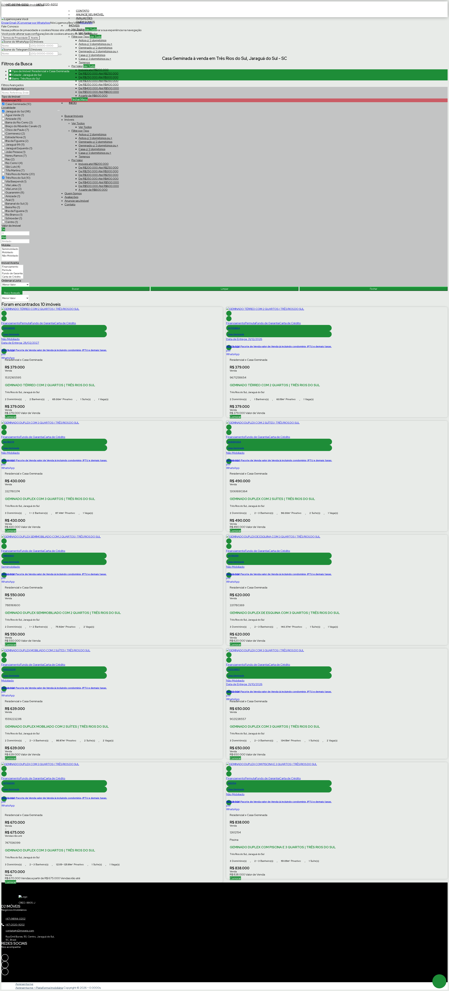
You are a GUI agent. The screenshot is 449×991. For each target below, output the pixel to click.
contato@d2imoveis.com (20, 930)
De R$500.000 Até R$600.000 (99, 92)
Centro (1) (11, 222)
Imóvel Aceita (10, 263)
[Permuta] (12, 270)
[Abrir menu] (59, 109)
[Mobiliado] (10, 252)
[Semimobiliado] (10, 249)
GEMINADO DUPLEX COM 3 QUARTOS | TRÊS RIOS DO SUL (50, 499)
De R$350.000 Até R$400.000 (99, 84)
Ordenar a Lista (11, 280)
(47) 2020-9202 (47, 4)
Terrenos (84, 62)
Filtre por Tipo (80, 36)
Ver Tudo (91, 29)
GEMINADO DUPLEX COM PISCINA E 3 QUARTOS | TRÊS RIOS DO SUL (283, 847)
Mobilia (5, 245)
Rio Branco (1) (13, 214)
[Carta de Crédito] (12, 276)
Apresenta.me (24, 984)
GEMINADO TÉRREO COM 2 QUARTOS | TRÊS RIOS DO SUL (50, 385)
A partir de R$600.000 (93, 95)
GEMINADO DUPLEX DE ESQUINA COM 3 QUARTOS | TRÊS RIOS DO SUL (285, 613)
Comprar (10, 417)
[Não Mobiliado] (10, 255)
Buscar (75, 288)
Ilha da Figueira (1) (16, 211)
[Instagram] (18, 957)
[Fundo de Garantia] (12, 273)
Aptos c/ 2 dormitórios (92, 40)
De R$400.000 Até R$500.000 (99, 88)
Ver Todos (78, 29)
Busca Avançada (12, 293)
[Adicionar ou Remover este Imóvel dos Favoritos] (4, 318)
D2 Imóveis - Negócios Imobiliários (22, 5)
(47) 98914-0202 (15, 918)
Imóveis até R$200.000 (94, 70)
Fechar (373, 288)
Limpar (224, 288)
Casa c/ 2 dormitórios (92, 55)
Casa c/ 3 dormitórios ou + (95, 59)
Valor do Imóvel (11, 226)
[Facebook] (18, 964)
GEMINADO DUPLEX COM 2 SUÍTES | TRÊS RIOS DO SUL (272, 499)
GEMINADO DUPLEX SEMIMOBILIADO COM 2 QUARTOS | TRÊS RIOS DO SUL (63, 613)
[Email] (18, 971)
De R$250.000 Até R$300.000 (98, 77)
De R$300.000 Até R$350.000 (98, 81)
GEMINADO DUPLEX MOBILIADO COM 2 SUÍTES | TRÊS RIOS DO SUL (57, 727)
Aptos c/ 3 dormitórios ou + (95, 44)
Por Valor (77, 66)
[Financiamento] (12, 266)
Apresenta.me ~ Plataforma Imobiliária (39, 988)
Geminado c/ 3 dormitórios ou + (98, 51)
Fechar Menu (80, 99)
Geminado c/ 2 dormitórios (95, 48)
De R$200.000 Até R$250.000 (98, 73)
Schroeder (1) (13, 218)
